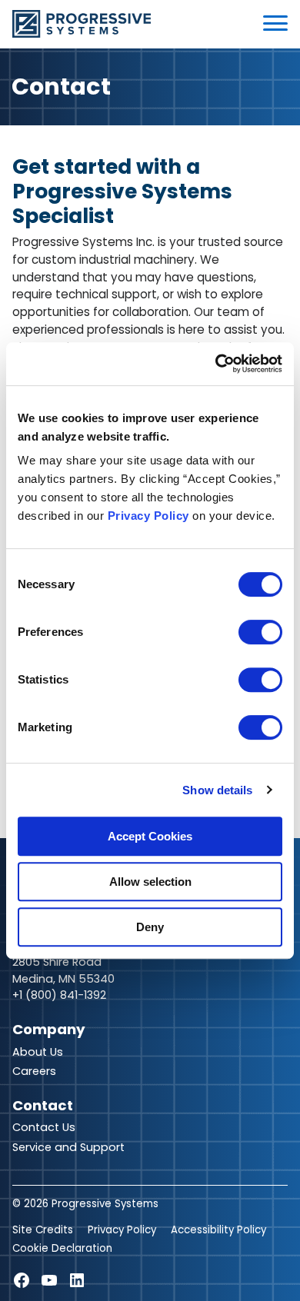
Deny (150, 926)
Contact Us (43, 1127)
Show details (217, 790)
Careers (34, 1071)
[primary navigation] (275, 23)
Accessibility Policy (218, 1230)
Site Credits (42, 1230)
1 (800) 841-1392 (62, 995)
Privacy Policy (148, 515)
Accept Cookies (150, 836)
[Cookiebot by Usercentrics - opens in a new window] (215, 364)
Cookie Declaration (62, 1248)
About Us (37, 1052)
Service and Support (68, 1147)
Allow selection (150, 881)
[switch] (260, 632)
